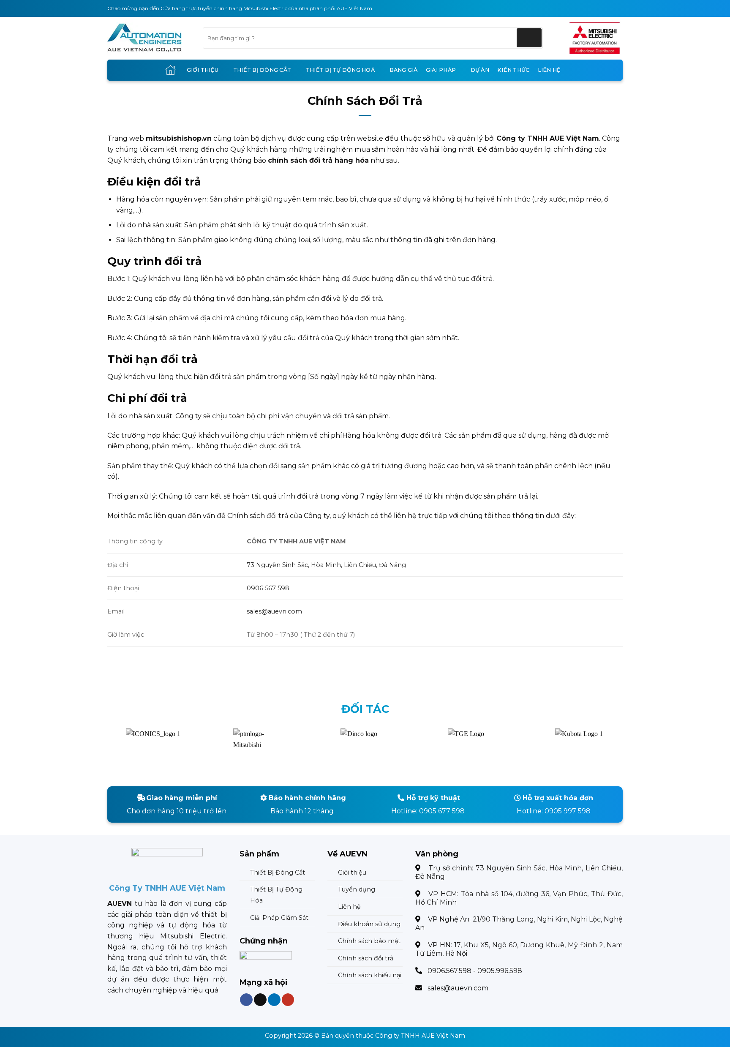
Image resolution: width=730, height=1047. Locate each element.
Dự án (480, 70)
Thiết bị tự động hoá (340, 70)
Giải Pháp (441, 70)
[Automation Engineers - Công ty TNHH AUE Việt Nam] (595, 38)
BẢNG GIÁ (404, 70)
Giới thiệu (203, 70)
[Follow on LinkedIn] (273, 999)
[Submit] (529, 37)
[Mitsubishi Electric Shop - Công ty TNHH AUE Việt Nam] (148, 38)
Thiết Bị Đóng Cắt (262, 70)
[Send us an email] (260, 999)
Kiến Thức (513, 70)
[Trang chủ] (170, 70)
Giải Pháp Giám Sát (279, 918)
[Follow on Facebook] (246, 999)
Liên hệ (549, 70)
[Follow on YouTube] (287, 999)
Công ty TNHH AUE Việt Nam (420, 1035)
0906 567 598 (268, 588)
